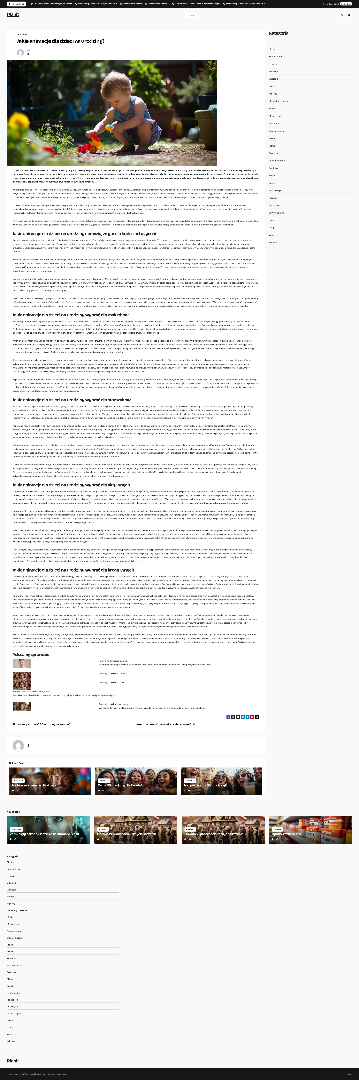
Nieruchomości (277, 123)
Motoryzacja (275, 116)
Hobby (272, 86)
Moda (272, 108)
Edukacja (274, 71)
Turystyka (274, 205)
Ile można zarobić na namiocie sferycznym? (163, 724)
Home (191, 15)
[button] (342, 15)
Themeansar (61, 1074)
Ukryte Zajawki (276, 212)
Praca (272, 138)
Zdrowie (273, 242)
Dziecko (273, 63)
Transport (274, 197)
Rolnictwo (274, 168)
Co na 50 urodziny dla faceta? (120, 785)
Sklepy (272, 175)
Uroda (272, 220)
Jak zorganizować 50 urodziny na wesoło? (43, 724)
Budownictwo (276, 56)
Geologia (273, 78)
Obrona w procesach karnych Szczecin (126, 834)
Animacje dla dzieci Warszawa (114, 704)
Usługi (272, 227)
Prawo (272, 145)
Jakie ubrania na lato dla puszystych (31, 691)
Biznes (272, 49)
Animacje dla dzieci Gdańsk (113, 673)
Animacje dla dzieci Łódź (111, 682)
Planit (13, 14)
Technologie (275, 190)
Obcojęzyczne (276, 130)
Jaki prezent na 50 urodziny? (205, 785)
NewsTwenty (47, 1074)
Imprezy (23, 35)
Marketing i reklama (279, 101)
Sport (272, 183)
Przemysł (274, 153)
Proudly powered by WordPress (20, 1074)
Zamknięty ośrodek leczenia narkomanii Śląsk (44, 834)
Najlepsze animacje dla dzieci (34, 785)
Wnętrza (273, 235)
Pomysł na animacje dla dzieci (114, 660)
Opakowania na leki (286, 834)
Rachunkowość (277, 160)
